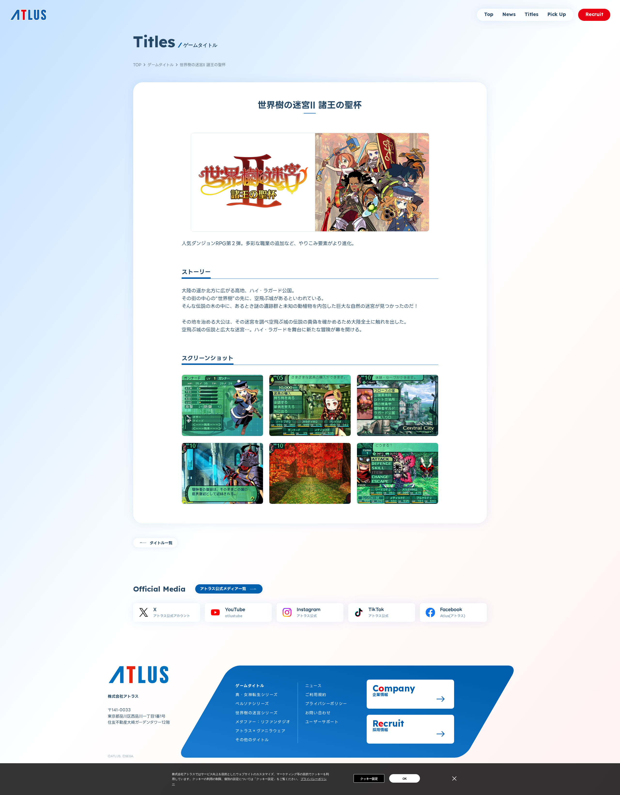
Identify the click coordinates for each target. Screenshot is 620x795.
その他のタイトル (252, 740)
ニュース (313, 686)
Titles (531, 14)
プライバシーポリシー (326, 704)
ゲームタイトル (160, 65)
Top (488, 14)
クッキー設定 (369, 778)
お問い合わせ (318, 713)
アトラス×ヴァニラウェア (260, 731)
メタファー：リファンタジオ (262, 722)
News (509, 14)
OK (405, 778)
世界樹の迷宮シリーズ (256, 713)
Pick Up (556, 14)
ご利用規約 (315, 695)
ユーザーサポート (322, 722)
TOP (137, 65)
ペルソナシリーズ (252, 704)
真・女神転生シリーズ (256, 695)
